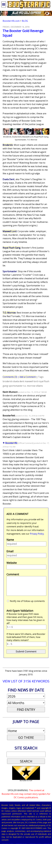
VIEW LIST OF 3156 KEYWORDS (26, 681)
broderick (8, 381)
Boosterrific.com (11, 20)
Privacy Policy (37, 533)
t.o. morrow (29, 385)
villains (39, 385)
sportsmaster (16, 385)
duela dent (18, 381)
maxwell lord (31, 381)
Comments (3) (10, 376)
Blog (25, 20)
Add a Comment (27, 376)
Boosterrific (11, 442)
